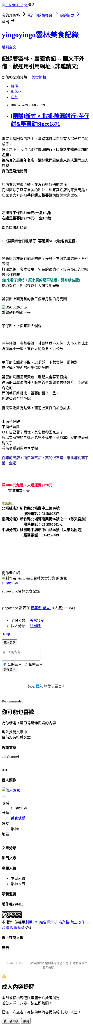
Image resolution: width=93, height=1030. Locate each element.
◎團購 (35, 626)
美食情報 (39, 77)
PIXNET (21, 963)
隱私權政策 (80, 963)
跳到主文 (9, 47)
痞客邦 (36, 608)
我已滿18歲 (11, 1021)
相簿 (14, 86)
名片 (14, 97)
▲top (6, 634)
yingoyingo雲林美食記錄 (40, 35)
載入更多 (9, 642)
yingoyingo (10, 582)
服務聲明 (48, 967)
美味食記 (37, 620)
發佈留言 (9, 669)
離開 (26, 1021)
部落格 (16, 92)
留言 (46, 608)
